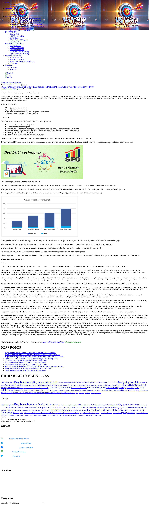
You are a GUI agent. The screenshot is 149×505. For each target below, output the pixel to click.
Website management (17, 59)
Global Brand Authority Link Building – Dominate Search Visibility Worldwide (32, 355)
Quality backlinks (128, 390)
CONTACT (9, 65)
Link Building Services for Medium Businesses (26, 20)
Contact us (13, 67)
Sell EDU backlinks (18, 393)
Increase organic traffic (60, 387)
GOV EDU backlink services (85, 385)
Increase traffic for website (79, 388)
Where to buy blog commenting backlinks (79, 393)
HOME (7, 3)
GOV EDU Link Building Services (22, 30)
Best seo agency (7, 382)
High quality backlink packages (105, 385)
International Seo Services (18, 14)
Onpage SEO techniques (86, 390)
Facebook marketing (17, 48)
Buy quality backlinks (128, 382)
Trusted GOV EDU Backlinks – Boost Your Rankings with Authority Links (31, 359)
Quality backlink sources (142, 390)
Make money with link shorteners (32, 390)
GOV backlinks (71, 385)
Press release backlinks (106, 390)
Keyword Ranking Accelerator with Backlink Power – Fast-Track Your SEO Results (34, 357)
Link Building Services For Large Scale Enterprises (27, 22)
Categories (4, 503)
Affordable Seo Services (18, 12)
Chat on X (16, 456)
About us (13, 69)
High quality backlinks (125, 385)
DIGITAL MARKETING (14, 44)
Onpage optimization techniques (71, 390)
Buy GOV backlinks (95, 382)
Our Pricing (14, 7)
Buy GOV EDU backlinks (110, 382)
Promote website (117, 390)
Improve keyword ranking (41, 388)
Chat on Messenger (26, 447)
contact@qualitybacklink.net (19, 439)
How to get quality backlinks (26, 388)
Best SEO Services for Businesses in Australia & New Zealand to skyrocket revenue (34, 366)
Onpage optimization (57, 390)
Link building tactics (133, 388)
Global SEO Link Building (60, 385)
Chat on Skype (26, 443)
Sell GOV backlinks (30, 393)
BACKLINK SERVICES (14, 16)
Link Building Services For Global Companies (26, 24)
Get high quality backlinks (14, 385)
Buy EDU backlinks (81, 382)
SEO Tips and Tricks (17, 36)
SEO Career (14, 63)
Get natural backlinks (30, 385)
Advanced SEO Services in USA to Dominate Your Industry (26, 361)
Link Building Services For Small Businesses (25, 18)
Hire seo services (13, 388)
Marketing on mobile (17, 50)
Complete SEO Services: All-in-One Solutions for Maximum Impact (28, 368)
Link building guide (96, 387)
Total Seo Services (16, 10)
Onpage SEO (14, 34)
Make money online (16, 57)
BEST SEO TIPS (11, 32)
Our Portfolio (14, 5)
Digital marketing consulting (19, 54)
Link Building (14, 38)
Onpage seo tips (96, 390)
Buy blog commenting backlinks (67, 382)
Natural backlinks (46, 390)
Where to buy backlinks (60, 393)
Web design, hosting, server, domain (22, 61)
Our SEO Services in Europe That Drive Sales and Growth (25, 362)
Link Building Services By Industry (22, 28)
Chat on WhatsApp (19, 452)
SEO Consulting (15, 42)
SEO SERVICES (11, 8)
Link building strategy (116, 387)
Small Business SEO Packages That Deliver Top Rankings (25, 370)
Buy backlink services (45, 382)
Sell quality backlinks (44, 393)
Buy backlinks (23, 382)
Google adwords (15, 46)
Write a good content (96, 393)
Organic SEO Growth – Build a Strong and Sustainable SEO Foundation (30, 353)
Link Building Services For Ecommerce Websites (27, 26)
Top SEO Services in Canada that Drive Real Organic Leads (26, 364)
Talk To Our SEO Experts (19, 40)
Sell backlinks (7, 392)
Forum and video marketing (19, 52)
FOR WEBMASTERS (13, 55)
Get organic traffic (45, 385)
